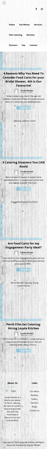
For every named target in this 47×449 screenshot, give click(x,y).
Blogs (34, 406)
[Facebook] (36, 7)
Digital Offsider (33, 445)
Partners (34, 403)
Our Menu (34, 391)
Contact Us (34, 410)
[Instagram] (41, 7)
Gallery (34, 399)
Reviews (34, 395)
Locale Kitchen (26, 90)
